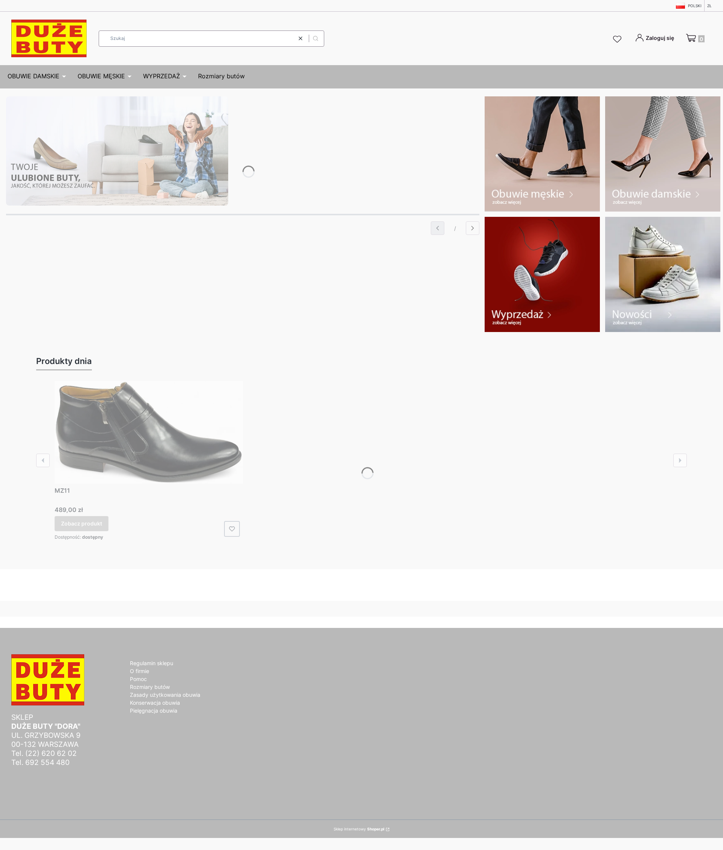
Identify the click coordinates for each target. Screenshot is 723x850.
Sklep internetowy (359, 829)
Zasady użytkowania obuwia (165, 695)
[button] (315, 38)
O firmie (139, 671)
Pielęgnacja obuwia (153, 710)
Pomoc (138, 679)
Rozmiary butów (150, 687)
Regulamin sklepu (151, 663)
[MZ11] (149, 432)
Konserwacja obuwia (155, 702)
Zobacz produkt (81, 523)
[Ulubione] (618, 39)
